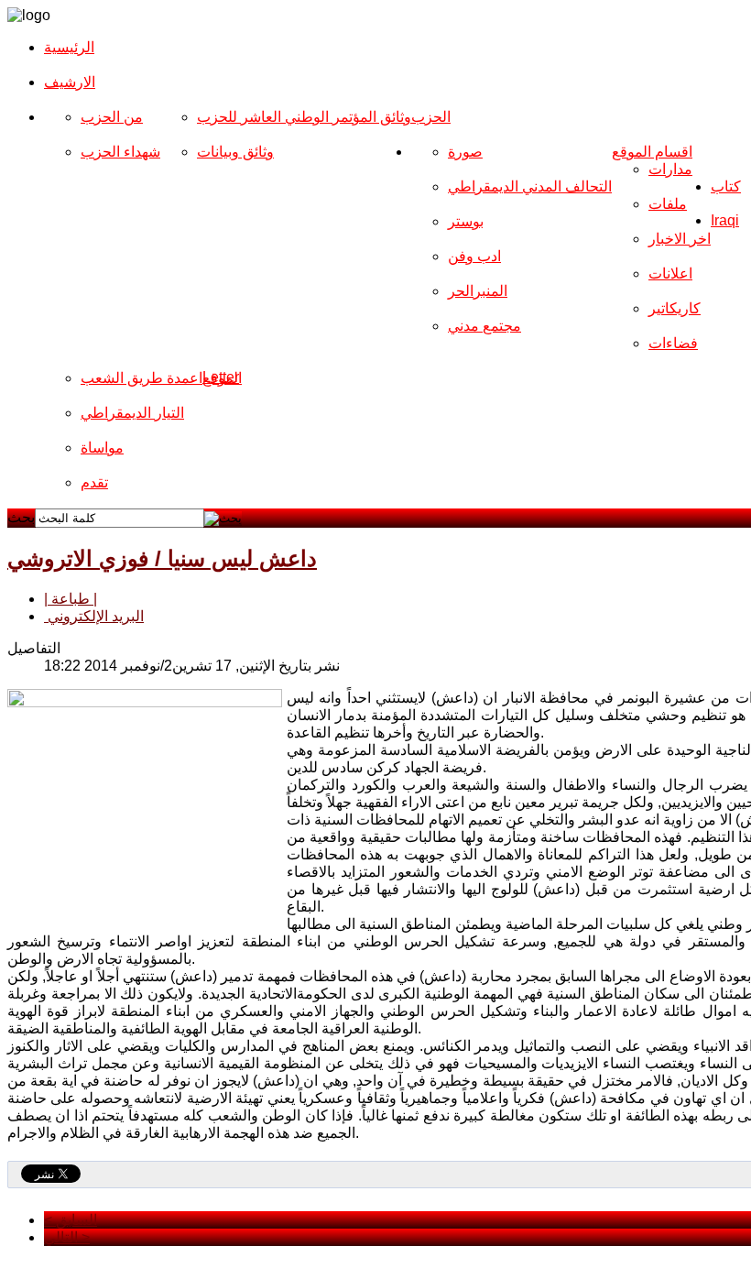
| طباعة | (70, 599)
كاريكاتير (674, 308)
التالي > (67, 1237)
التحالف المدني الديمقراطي (530, 186)
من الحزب (112, 117)
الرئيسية (69, 47)
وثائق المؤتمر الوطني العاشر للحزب (304, 117)
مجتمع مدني (484, 325)
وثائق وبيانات (235, 151)
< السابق (70, 1220)
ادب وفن (474, 256)
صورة (465, 151)
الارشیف (69, 82)
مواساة (102, 447)
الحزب (431, 117)
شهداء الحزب (120, 151)
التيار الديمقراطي (132, 413)
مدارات (670, 169)
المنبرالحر (477, 291)
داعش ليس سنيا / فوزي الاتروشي (162, 558)
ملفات (667, 204)
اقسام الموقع (652, 151)
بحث (21, 517)
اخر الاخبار (679, 238)
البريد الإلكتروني (94, 616)
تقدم (94, 482)
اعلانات (670, 273)
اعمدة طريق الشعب (141, 378)
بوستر (466, 221)
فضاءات (673, 343)
